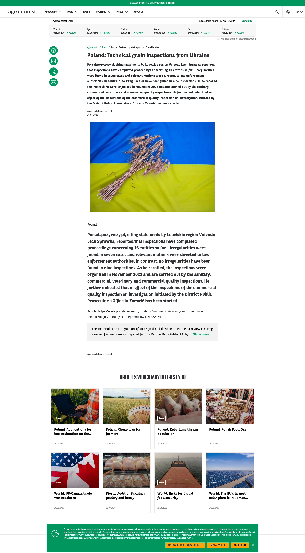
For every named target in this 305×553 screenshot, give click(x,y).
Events (86, 12)
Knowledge (51, 12)
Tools (70, 12)
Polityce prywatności (118, 535)
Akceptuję (240, 545)
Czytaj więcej (218, 545)
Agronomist (92, 47)
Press (104, 47)
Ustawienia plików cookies (185, 545)
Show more (201, 334)
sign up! (171, 3)
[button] (53, 50)
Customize (247, 21)
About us (138, 12)
